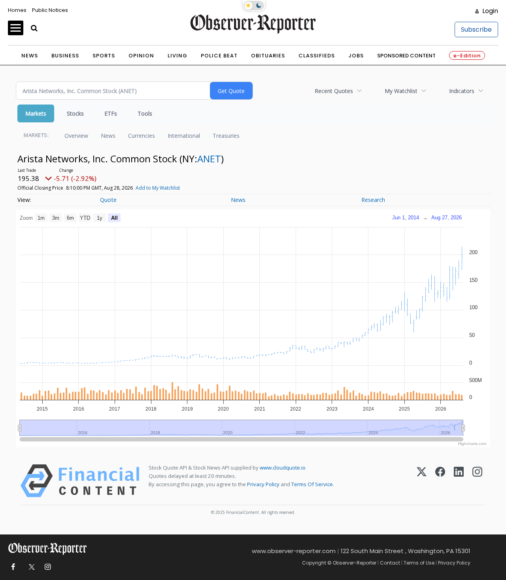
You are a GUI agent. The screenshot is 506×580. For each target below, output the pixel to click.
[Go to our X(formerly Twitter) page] (30, 567)
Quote (108, 199)
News (29, 55)
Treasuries (226, 135)
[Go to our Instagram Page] (48, 567)
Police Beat (219, 55)
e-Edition (467, 55)
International (184, 135)
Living (177, 55)
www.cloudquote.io (283, 467)
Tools (145, 113)
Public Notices (50, 10)
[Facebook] (440, 481)
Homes (17, 10)
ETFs (110, 113)
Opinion (141, 55)
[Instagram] (477, 481)
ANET (209, 158)
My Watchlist (401, 91)
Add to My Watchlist (158, 187)
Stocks (75, 113)
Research (373, 199)
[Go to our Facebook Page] (13, 567)
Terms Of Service (312, 484)
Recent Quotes (334, 91)
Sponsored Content (406, 55)
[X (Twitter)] (421, 481)
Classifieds (316, 55)
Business (65, 55)
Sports (104, 55)
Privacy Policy (263, 484)
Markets (35, 113)
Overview (76, 135)
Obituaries (268, 55)
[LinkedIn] (459, 481)
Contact (390, 562)
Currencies (141, 135)
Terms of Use (419, 562)
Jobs (356, 55)
